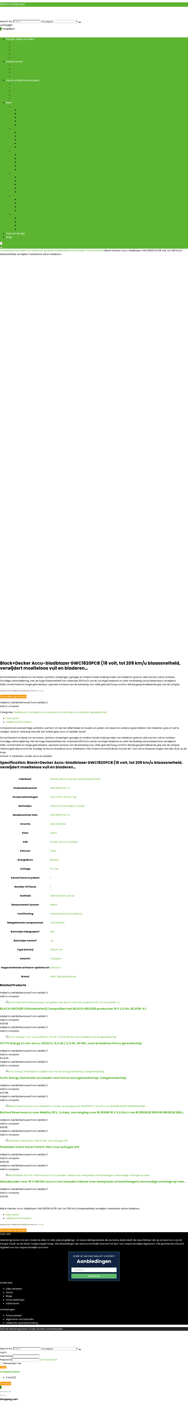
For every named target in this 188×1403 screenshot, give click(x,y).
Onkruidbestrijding (22, 95)
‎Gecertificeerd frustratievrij (66, 913)
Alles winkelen (14, 1288)
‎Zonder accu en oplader (64, 842)
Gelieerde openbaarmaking (22, 1323)
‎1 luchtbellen (57, 922)
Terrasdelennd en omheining (28, 214)
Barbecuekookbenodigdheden (35, 162)
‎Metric (54, 904)
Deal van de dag (15, 233)
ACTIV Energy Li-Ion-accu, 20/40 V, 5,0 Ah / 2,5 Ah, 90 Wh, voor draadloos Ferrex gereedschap (71, 1043)
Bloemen (17, 43)
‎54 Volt (54, 868)
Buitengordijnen (27, 110)
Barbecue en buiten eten (26, 151)
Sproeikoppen (26, 147)
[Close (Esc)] (10, 1391)
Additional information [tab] (18, 722)
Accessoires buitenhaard (32, 177)
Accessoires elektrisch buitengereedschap (42, 199)
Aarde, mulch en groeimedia (28, 84)
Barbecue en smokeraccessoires (37, 154)
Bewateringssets (27, 139)
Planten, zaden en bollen (20, 39)
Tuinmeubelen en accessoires (35, 124)
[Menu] (1, 243)
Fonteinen (23, 121)
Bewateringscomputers (31, 136)
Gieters (22, 143)
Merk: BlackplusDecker (63, 976)
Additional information (18, 1218)
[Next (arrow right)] (4, 1395)
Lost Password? (48, 1359)
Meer (9, 102)
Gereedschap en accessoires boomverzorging (44, 207)
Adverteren (12, 1303)
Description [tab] (12, 718)
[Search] (1, 247)
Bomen (16, 46)
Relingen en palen (28, 225)
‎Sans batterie (58, 824)
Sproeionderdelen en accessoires (37, 180)
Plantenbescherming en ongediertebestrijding (38, 98)
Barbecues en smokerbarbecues (37, 165)
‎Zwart (53, 833)
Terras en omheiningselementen (36, 229)
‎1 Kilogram (56, 958)
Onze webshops (15, 1299)
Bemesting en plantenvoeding (29, 87)
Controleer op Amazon (13, 696)
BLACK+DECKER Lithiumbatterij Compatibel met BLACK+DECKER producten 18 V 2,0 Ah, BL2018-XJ (73, 1009)
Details (40, 691)
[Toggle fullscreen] (4, 1391)
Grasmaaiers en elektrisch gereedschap (35, 195)
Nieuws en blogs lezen (12, 4)
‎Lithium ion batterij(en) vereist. (67, 806)
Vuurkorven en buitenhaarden (35, 191)
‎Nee (52, 931)
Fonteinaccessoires (29, 117)
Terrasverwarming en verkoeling (30, 173)
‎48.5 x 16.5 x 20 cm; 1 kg (63, 797)
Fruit (14, 50)
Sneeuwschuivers (22, 76)
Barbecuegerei (26, 158)
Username (6, 1356)
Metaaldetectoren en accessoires (37, 210)
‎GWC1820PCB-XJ (60, 788)
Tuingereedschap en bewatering (30, 128)
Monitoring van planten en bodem (31, 91)
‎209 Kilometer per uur (62, 895)
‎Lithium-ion (56, 949)
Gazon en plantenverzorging (22, 80)
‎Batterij (54, 860)
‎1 (50, 877)
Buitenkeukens (26, 169)
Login (3, 1367)
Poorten (22, 222)
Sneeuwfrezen (20, 72)
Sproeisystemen (27, 184)
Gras (14, 54)
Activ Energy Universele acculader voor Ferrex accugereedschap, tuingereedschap (63, 1078)
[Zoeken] (80, 22)
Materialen (24, 218)
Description (12, 1214)
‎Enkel (53, 851)
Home (3, 250)
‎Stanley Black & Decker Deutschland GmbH (75, 779)
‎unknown (55, 967)
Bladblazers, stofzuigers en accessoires (40, 203)
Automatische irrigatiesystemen (36, 132)
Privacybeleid (13, 1315)
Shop (10, 250)
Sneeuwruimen (14, 61)
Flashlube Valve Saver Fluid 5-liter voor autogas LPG (39, 1147)
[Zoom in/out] (1, 1391)
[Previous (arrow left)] (1, 1395)
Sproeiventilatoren (28, 188)
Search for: (6, 21)
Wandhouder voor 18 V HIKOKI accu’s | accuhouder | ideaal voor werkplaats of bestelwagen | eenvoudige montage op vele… (93, 1181)
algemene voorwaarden (20, 1319)
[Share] (7, 1391)
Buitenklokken (26, 113)
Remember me (12, 1363)
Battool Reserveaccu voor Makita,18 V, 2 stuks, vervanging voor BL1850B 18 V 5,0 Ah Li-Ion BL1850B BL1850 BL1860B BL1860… (92, 1112)
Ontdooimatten (21, 69)
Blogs (9, 237)
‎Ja (51, 940)
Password (5, 1359)
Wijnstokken (19, 57)
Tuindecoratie (20, 106)
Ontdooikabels (20, 65)
